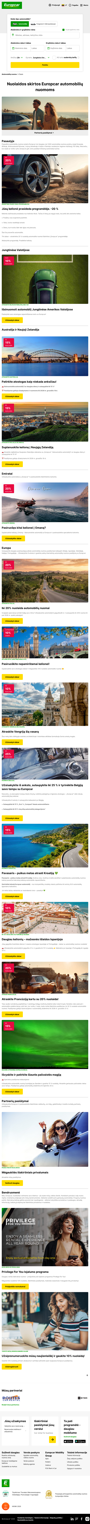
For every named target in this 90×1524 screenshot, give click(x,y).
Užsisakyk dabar (12, 320)
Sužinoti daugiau (12, 1183)
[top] (87, 1376)
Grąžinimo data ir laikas (56, 43)
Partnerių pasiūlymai (43, 133)
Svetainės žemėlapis (25, 1518)
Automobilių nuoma (9, 74)
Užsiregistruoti (11, 1367)
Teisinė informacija (41, 1518)
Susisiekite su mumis (25, 1520)
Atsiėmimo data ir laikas (21, 43)
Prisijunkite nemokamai (15, 1286)
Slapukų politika (56, 1518)
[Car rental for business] (52, 1439)
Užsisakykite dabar (13, 538)
